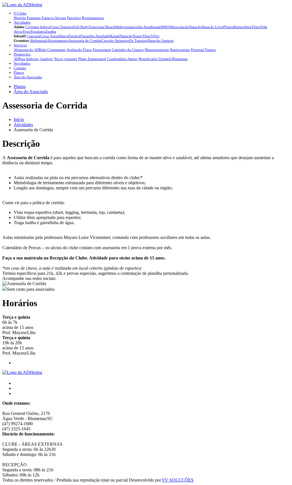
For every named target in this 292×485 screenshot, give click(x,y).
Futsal (85, 36)
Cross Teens (49, 36)
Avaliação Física (79, 50)
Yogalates (37, 31)
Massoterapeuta (157, 50)
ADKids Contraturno (50, 50)
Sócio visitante (65, 59)
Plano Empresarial (92, 59)
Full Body (81, 27)
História (20, 18)
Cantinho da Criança (128, 50)
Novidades (22, 63)
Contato (20, 68)
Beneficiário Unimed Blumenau (163, 59)
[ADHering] (22, 4)
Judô (106, 36)
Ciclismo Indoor (37, 27)
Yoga (26, 31)
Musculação (179, 27)
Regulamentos (93, 18)
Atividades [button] (22, 22)
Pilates (228, 27)
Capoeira (33, 36)
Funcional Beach (102, 27)
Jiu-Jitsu (144, 27)
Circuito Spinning (115, 40)
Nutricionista (180, 50)
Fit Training (138, 40)
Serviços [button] (20, 45)
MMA (165, 27)
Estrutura (34, 18)
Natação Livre (212, 27)
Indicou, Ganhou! (39, 59)
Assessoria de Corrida (84, 40)
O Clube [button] (20, 13)
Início (19, 119)
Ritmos (239, 27)
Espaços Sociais (54, 18)
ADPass (19, 59)
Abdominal (38, 40)
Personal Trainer (203, 50)
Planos (19, 72)
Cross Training (61, 27)
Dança (63, 36)
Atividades (23, 124)
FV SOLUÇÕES (178, 480)
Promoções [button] (22, 54)
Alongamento (57, 40)
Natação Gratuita (161, 40)
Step (248, 27)
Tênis (256, 27)
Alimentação (23, 50)
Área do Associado (28, 77)
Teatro (137, 36)
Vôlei (155, 36)
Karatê (156, 27)
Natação (195, 27)
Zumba (50, 31)
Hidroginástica (126, 27)
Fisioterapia (102, 50)
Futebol (74, 36)
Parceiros (74, 18)
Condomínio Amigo (122, 59)
